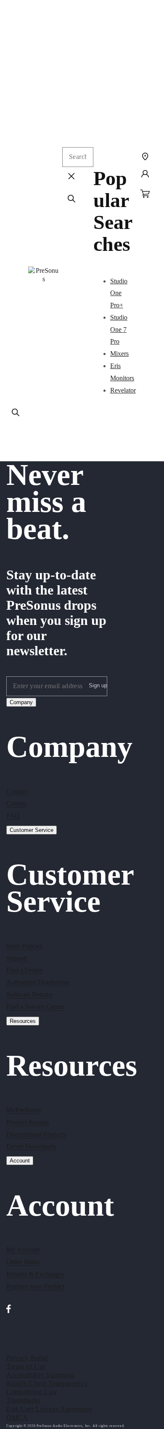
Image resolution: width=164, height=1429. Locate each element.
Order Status (23, 1261)
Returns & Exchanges (35, 1274)
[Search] (15, 412)
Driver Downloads (31, 1146)
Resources (23, 1021)
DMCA (17, 1417)
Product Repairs (27, 1122)
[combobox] (78, 157)
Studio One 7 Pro (118, 329)
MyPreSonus (23, 1110)
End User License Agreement (49, 1409)
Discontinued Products (36, 1134)
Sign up (98, 685)
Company (21, 702)
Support (16, 958)
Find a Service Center (35, 1006)
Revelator (123, 390)
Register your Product (35, 1286)
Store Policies (24, 946)
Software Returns (29, 994)
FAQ (13, 815)
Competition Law (32, 1391)
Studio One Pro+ (118, 293)
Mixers (119, 353)
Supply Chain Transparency (47, 1383)
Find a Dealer (24, 970)
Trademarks (23, 1400)
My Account (23, 1249)
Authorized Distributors (37, 982)
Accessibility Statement (40, 1374)
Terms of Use (25, 1366)
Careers (16, 803)
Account (20, 1160)
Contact (16, 791)
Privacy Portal (27, 1358)
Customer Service (31, 830)
